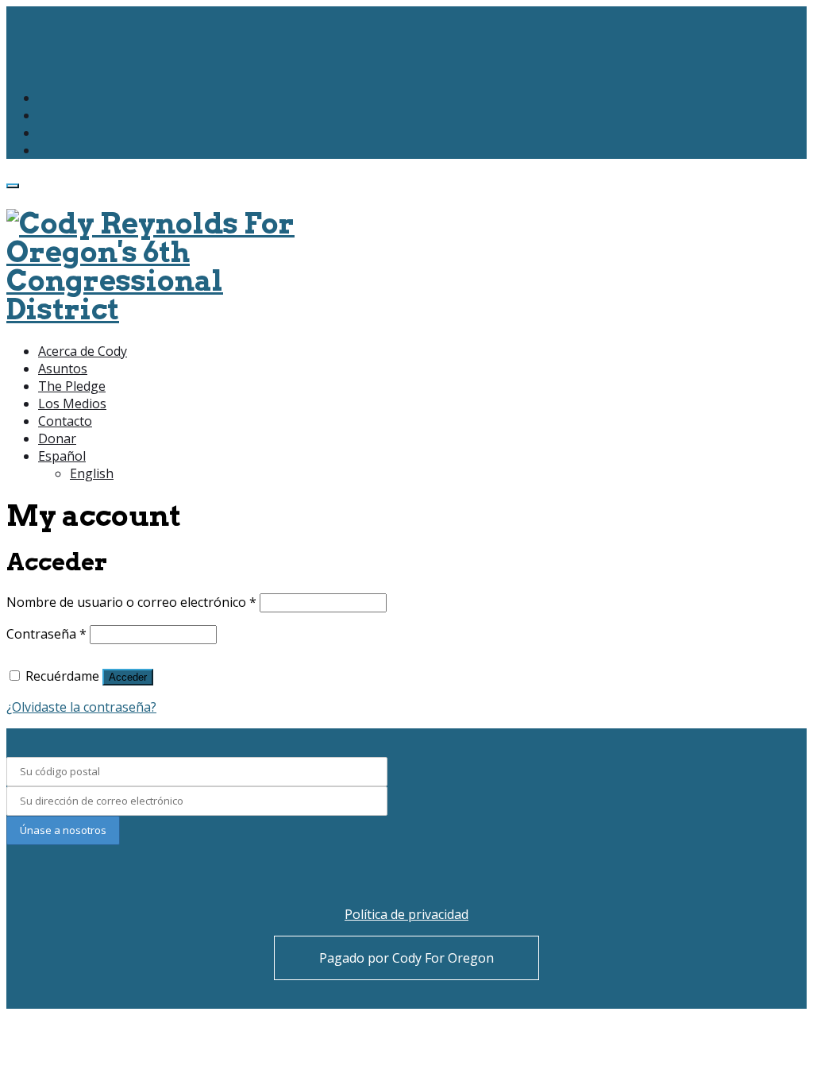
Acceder (128, 677)
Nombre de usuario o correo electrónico (131, 602)
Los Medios (72, 403)
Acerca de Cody (82, 351)
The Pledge (72, 386)
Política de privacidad (406, 914)
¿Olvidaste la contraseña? (81, 707)
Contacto (65, 421)
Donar (57, 438)
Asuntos (62, 368)
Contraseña (46, 634)
